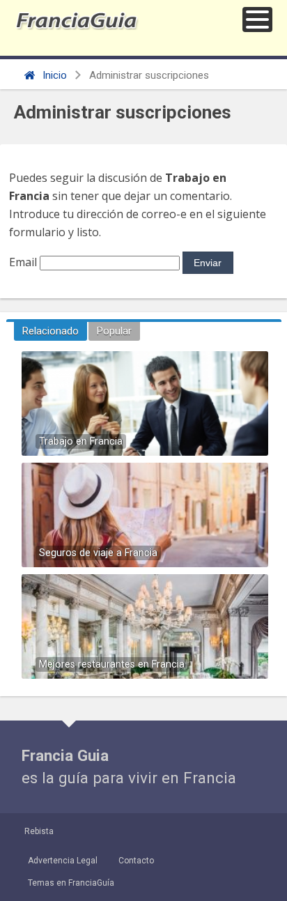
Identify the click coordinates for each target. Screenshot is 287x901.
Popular (114, 331)
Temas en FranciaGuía (71, 883)
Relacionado (50, 331)
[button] (257, 19)
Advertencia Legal (63, 860)
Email (23, 262)
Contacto (136, 860)
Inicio (53, 75)
